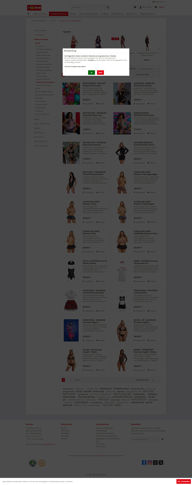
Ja (91, 72)
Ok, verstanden (184, 481)
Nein (100, 72)
